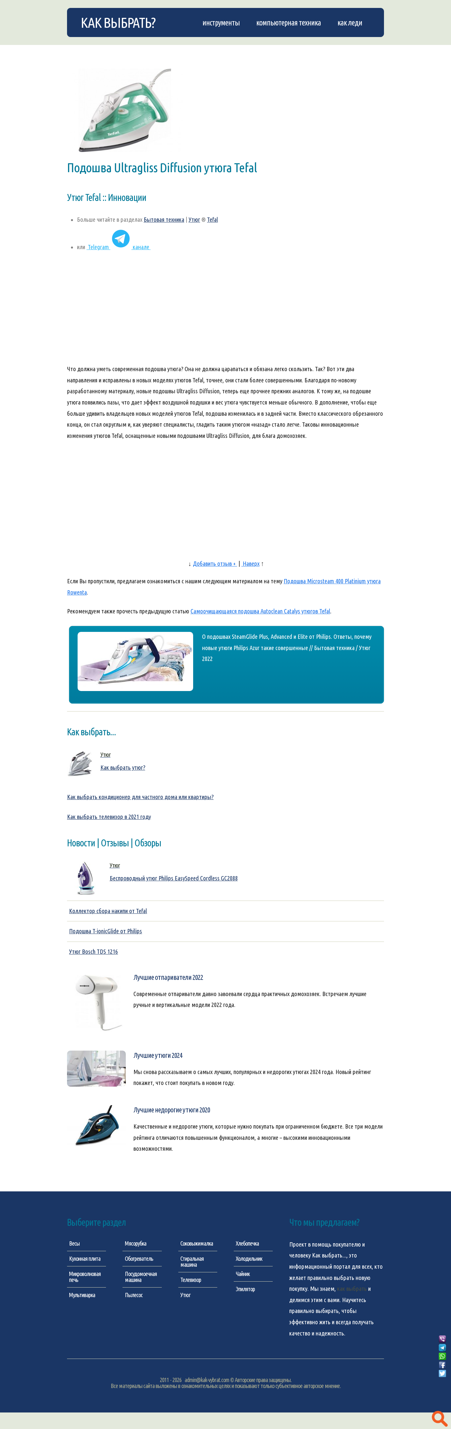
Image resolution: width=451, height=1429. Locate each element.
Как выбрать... (329, 1255)
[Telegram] (442, 1348)
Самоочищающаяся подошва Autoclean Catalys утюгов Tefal (260, 611)
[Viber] (442, 1339)
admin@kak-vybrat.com (207, 1379)
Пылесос (134, 1295)
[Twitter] (442, 1374)
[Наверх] (442, 1381)
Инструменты (221, 22)
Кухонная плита (84, 1258)
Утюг (194, 219)
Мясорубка (135, 1243)
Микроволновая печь (85, 1276)
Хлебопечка (247, 1243)
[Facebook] (442, 1365)
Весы (74, 1243)
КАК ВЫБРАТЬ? (118, 22)
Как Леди (349, 22)
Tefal (212, 219)
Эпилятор (245, 1289)
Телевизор (190, 1279)
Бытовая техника (164, 219)
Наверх (250, 563)
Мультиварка (82, 1295)
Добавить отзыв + (215, 563)
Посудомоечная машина (141, 1276)
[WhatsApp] (442, 1356)
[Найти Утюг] (440, 1419)
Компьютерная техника (288, 22)
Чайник (243, 1273)
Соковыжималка (196, 1243)
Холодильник (249, 1258)
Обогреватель (139, 1258)
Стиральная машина (192, 1261)
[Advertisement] (225, 311)
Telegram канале (119, 247)
